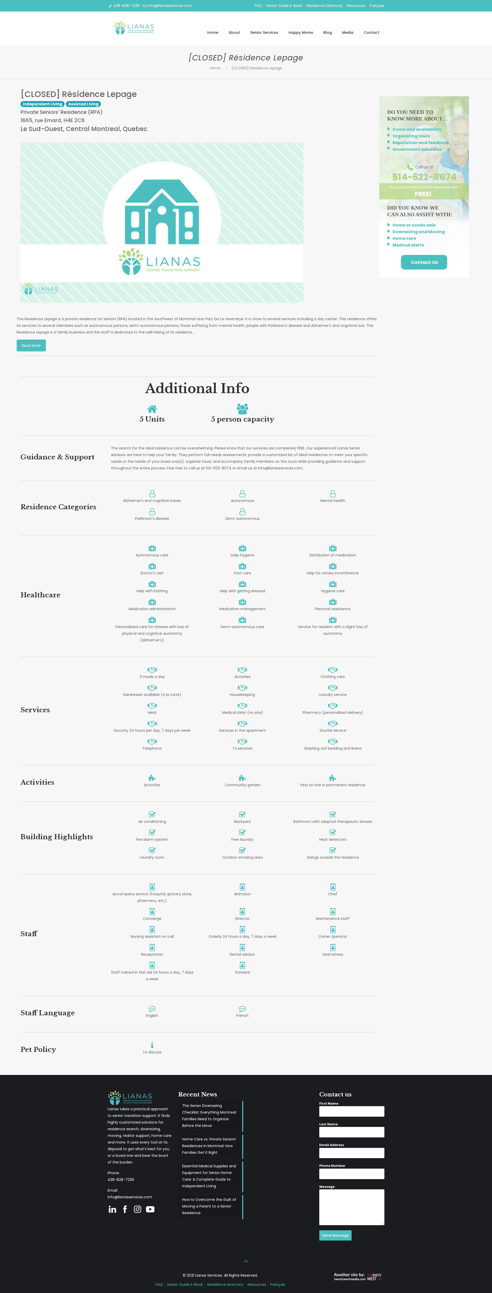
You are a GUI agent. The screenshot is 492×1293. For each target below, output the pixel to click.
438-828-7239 (126, 5)
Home (215, 68)
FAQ (258, 5)
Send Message (335, 1235)
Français (377, 5)
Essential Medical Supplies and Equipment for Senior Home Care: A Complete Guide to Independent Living (209, 1176)
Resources (356, 5)
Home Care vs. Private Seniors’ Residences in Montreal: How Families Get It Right (209, 1146)
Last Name (328, 1124)
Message (327, 1186)
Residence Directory (324, 5)
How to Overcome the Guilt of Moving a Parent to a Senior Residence (209, 1206)
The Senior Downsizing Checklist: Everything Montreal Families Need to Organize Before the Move (209, 1115)
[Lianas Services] (134, 28)
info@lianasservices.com (170, 5)
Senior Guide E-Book (284, 5)
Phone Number (332, 1165)
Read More (31, 345)
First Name (328, 1103)
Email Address (331, 1145)
